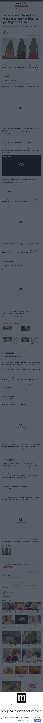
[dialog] (21, 707)
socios (9, 705)
